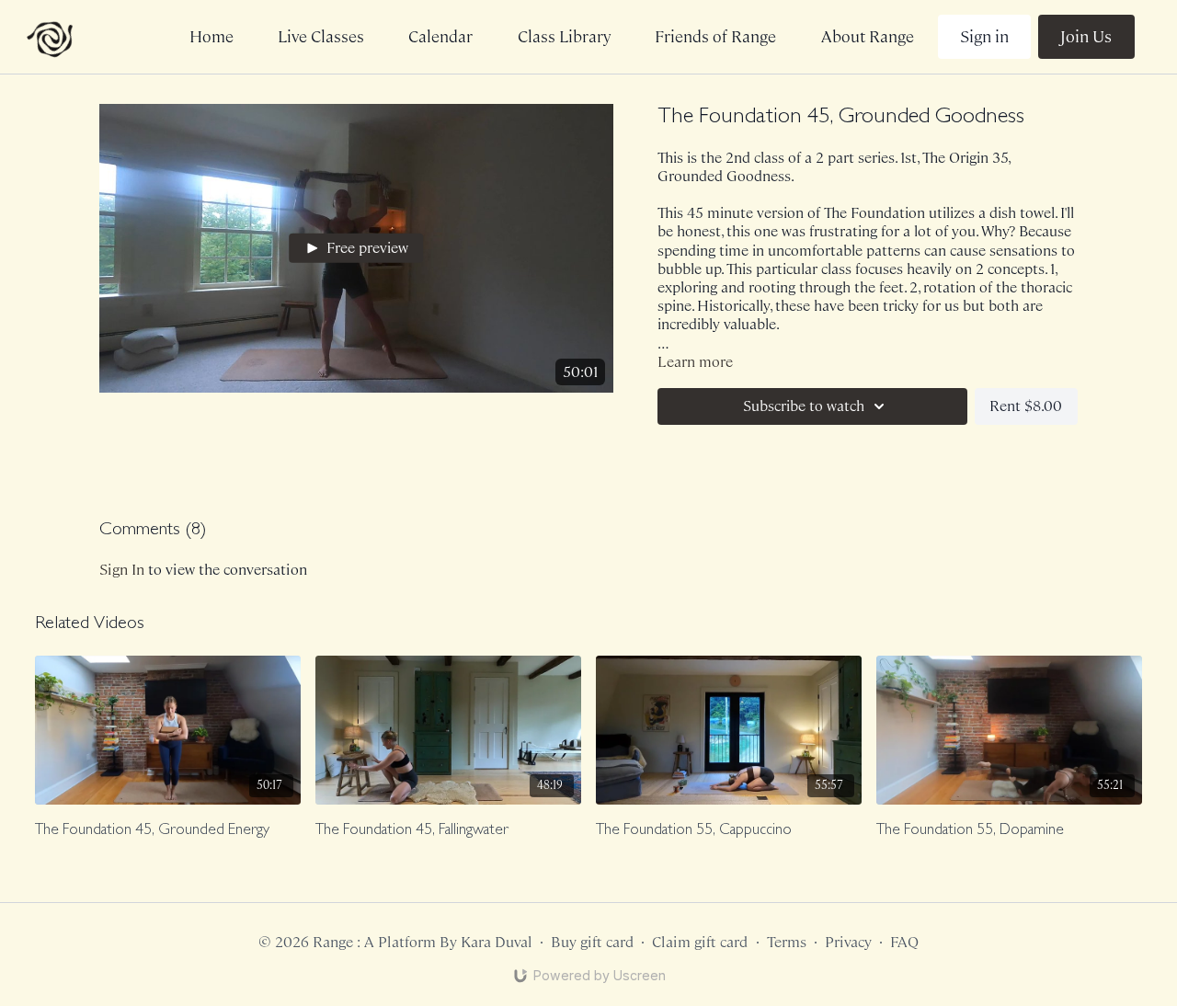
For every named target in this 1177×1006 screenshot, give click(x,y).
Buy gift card (592, 942)
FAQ (904, 942)
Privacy (848, 942)
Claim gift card (700, 942)
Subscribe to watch (803, 406)
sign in (121, 569)
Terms (786, 942)
